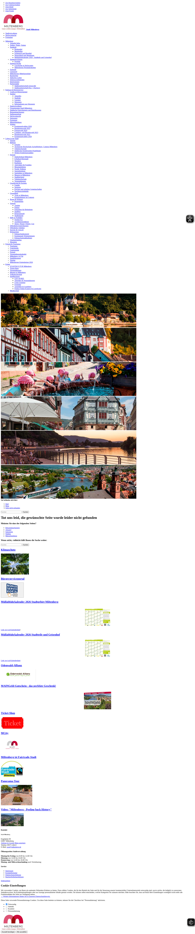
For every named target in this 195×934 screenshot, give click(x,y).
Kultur (7, 264)
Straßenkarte (18, 216)
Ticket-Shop (14, 268)
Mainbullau (18, 51)
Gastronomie (14, 250)
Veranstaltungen (20, 181)
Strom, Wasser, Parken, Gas (24, 224)
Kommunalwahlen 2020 (23, 136)
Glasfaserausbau (16, 240)
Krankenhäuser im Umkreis (24, 197)
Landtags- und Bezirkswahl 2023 (26, 132)
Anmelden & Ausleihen (22, 287)
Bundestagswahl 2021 (22, 134)
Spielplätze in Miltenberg (23, 173)
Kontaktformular (11, 873)
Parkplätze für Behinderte (23, 210)
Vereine (12, 141)
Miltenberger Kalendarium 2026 (21, 262)
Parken (16, 207)
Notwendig (12, 904)
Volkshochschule (20, 149)
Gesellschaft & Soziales (18, 183)
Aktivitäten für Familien (22, 165)
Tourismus (13, 246)
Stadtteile (13, 47)
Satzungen (13, 118)
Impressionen (14, 82)
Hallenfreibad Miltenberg (23, 157)
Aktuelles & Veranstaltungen (24, 281)
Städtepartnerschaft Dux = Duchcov (27, 88)
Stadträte (17, 98)
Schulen (17, 145)
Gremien (17, 100)
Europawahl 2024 (20, 130)
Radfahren (18, 163)
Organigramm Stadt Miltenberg (21, 108)
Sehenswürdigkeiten (17, 80)
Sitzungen (18, 102)
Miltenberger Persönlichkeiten (25, 68)
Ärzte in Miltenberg (21, 195)
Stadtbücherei (19, 177)
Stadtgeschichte (15, 63)
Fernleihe (17, 285)
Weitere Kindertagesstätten (23, 153)
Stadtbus (17, 212)
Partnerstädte (14, 84)
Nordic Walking (20, 169)
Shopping (13, 242)
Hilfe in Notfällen (16, 218)
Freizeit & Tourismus (12, 244)
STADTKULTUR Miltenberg (20, 266)
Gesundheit (14, 193)
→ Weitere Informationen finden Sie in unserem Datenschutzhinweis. (25, 896)
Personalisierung (14, 911)
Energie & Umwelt (16, 230)
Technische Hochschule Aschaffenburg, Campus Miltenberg (35, 147)
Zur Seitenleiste (10, 9)
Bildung (13, 143)
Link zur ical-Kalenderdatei (10, 661)
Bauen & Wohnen (16, 199)
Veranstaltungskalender (18, 254)
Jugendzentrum (19, 171)
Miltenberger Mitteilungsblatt (20, 74)
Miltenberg (9, 41)
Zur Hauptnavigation (12, 3)
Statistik (11, 907)
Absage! (8, 530)
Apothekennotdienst (21, 222)
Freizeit (12, 155)
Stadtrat (12, 94)
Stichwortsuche (10, 35)
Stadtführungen (15, 258)
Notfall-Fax (18, 220)
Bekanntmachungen (17, 112)
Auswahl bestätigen (8, 932)
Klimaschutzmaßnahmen (23, 238)
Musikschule (14, 291)
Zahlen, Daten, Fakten (18, 45)
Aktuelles (17, 96)
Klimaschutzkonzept (21, 234)
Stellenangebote (15, 114)
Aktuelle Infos (15, 43)
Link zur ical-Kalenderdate (10, 630)
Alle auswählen (22, 932)
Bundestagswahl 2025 (22, 128)
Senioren (17, 187)
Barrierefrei (14, 76)
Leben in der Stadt (12, 139)
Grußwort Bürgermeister (18, 92)
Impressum (9, 871)
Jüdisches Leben (16, 78)
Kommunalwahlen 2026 (23, 126)
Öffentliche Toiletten (17, 228)
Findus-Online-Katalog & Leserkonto (27, 289)
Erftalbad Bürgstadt (21, 159)
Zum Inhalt (9, 7)
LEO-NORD (19, 278)
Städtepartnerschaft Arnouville (25, 86)
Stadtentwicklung (16, 59)
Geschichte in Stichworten (23, 65)
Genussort (13, 72)
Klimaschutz (14, 232)
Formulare (9, 37)
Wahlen (12, 124)
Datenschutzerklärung (13, 875)
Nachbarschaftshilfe (21, 191)
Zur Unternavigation (12, 5)
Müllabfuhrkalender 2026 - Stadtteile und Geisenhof (33, 57)
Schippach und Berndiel (23, 53)
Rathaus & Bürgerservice (14, 90)
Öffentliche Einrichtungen (19, 226)
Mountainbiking (20, 167)
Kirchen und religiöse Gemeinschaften (28, 189)
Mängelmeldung (16, 122)
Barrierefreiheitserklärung (14, 877)
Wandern (17, 161)
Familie (17, 185)
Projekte (17, 61)
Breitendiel (18, 49)
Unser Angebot (19, 283)
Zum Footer (9, 11)
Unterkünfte (14, 248)
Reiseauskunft (19, 214)
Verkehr (13, 203)
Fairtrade (13, 70)
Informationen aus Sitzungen (24, 104)
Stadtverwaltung (11, 33)
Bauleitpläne (18, 201)
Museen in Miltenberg (22, 175)
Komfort (11, 909)
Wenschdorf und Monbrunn (24, 55)
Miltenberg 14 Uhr (16, 256)
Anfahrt (17, 205)
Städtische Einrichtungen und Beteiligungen (25, 110)
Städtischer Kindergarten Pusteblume (27, 151)
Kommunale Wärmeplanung (24, 236)
